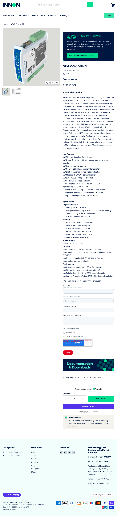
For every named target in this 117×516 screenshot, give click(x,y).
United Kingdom (101, 495)
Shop (33, 455)
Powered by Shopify (10, 509)
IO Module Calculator (10, 504)
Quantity (66, 393)
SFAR (68, 74)
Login (21, 502)
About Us (52, 15)
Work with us (9, 15)
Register (28, 502)
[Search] (90, 4)
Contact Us (35, 469)
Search (5, 502)
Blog (43, 15)
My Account (36, 472)
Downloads (35, 459)
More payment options (88, 412)
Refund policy (39, 504)
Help (34, 15)
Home (5, 24)
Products (23, 15)
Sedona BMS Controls (12, 455)
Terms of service (26, 504)
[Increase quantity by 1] (83, 398)
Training (64, 15)
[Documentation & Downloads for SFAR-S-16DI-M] (88, 372)
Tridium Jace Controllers (13, 452)
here (99, 377)
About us (13, 502)
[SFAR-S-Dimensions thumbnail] (17, 91)
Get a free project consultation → (82, 55)
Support (34, 462)
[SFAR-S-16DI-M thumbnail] (6, 91)
